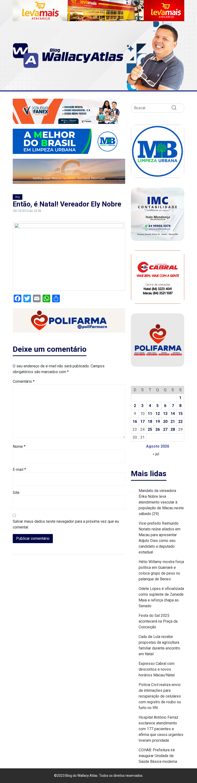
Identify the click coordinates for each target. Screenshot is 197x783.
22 (180, 421)
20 (165, 421)
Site (16, 492)
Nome (19, 446)
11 (150, 413)
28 (173, 429)
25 (150, 429)
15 (180, 413)
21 (173, 421)
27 (165, 429)
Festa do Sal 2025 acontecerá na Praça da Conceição (158, 621)
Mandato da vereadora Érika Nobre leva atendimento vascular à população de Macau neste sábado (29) (161, 502)
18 (150, 421)
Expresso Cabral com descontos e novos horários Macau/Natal (157, 669)
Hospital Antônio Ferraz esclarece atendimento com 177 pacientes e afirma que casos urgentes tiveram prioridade (161, 729)
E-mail (19, 469)
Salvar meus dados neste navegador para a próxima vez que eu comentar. (66, 524)
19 (157, 421)
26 (157, 429)
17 (142, 421)
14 (173, 413)
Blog (17, 197)
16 (135, 421)
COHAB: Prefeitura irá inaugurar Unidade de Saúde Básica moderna (158, 756)
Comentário (24, 381)
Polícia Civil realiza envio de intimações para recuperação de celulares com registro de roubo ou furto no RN (160, 696)
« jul (156, 454)
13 (165, 413)
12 (157, 413)
